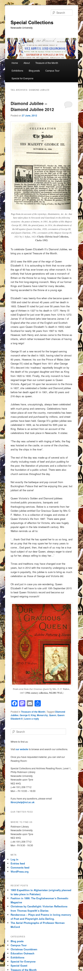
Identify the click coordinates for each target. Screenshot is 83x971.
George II (25, 715)
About (27, 62)
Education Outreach (22, 953)
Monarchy (42, 715)
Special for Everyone (22, 78)
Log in (14, 859)
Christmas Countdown (24, 949)
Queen (52, 715)
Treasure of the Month (46, 62)
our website (22, 749)
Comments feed (20, 867)
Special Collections (32, 22)
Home (15, 62)
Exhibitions (17, 70)
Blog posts (34, 70)
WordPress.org (20, 871)
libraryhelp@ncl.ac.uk (23, 802)
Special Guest (19, 965)
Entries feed (18, 863)
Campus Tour (52, 70)
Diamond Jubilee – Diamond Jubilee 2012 (32, 106)
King (33, 715)
